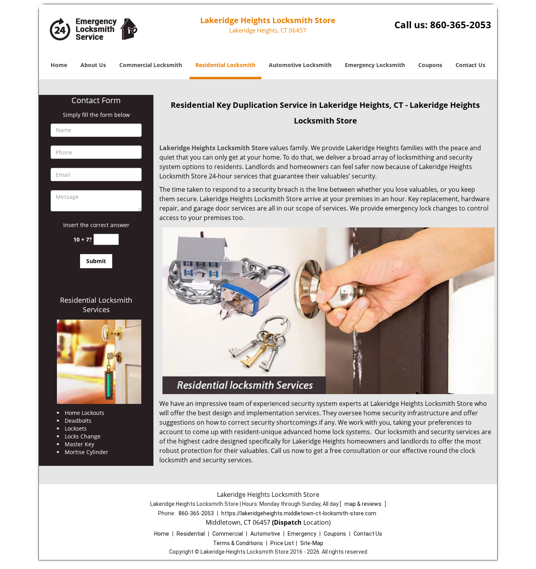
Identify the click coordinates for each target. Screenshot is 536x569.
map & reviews (364, 504)
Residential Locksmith (225, 65)
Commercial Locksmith (150, 65)
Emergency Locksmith (375, 65)
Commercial (227, 534)
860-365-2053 (460, 24)
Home (59, 65)
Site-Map (311, 543)
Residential (191, 534)
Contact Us (470, 65)
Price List (282, 543)
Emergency (302, 534)
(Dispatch (287, 522)
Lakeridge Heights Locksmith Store (213, 148)
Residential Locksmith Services (96, 304)
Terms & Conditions (238, 543)
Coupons (430, 65)
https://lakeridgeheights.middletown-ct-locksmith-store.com (298, 513)
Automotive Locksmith (300, 65)
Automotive (265, 534)
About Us (93, 65)
